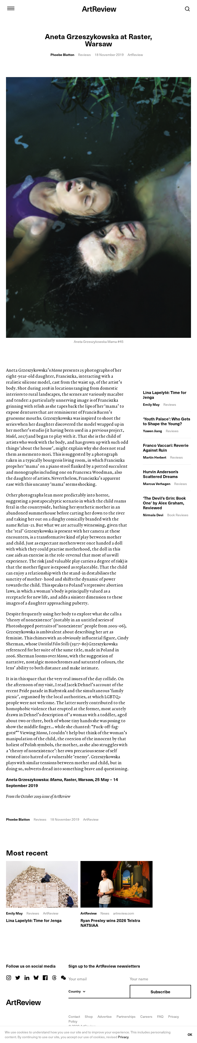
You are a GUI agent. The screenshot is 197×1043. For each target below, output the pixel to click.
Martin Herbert (154, 457)
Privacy (123, 1036)
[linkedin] (26, 977)
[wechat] (63, 977)
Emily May (151, 404)
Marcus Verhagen (156, 483)
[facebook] (45, 977)
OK (190, 1034)
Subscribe (160, 991)
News (104, 913)
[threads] (54, 977)
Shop (89, 1016)
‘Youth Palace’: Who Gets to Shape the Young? (166, 421)
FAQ (160, 1016)
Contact (74, 1016)
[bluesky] (36, 977)
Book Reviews (177, 514)
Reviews (84, 54)
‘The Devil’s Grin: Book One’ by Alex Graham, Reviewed (164, 503)
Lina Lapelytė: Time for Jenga (164, 394)
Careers (146, 1016)
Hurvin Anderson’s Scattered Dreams (160, 473)
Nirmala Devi (153, 514)
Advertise (105, 1016)
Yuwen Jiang (152, 430)
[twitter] (17, 977)
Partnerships (126, 1016)
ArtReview (88, 913)
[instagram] (8, 977)
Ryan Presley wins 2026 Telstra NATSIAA (110, 922)
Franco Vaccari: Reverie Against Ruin (166, 447)
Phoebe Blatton (62, 54)
